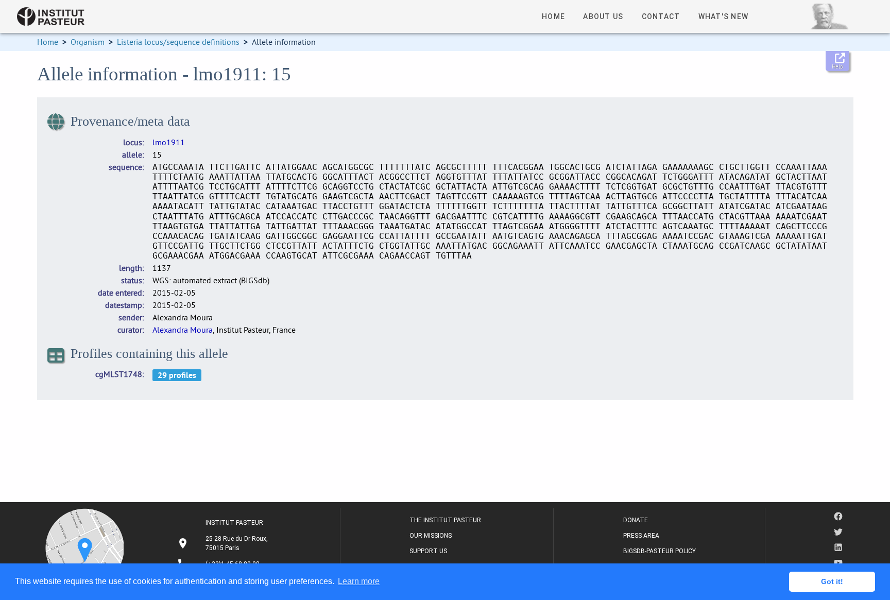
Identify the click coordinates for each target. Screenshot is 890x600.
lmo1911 (168, 142)
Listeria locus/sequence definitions (178, 42)
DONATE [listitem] (635, 520)
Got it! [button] (832, 581)
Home (47, 42)
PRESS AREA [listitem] (641, 535)
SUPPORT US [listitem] (428, 551)
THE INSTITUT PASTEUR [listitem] (445, 520)
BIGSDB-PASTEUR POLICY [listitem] (659, 551)
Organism (88, 42)
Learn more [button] (359, 581)
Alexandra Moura (182, 329)
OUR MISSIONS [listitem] (430, 535)
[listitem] (223, 543)
